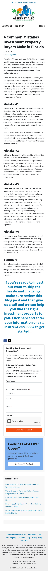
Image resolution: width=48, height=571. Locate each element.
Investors (32, 534)
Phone (8, 398)
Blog (39, 534)
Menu (42, 26)
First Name (10, 381)
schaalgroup (11, 54)
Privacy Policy (37, 538)
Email (8, 407)
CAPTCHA (10, 415)
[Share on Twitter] (9, 340)
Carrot (36, 568)
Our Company (11, 538)
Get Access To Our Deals (24, 464)
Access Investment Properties (24, 2)
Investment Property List (16, 534)
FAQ (28, 538)
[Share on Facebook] (5, 340)
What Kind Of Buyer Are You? (18, 389)
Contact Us (24, 541)
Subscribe (21, 538)
